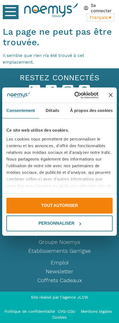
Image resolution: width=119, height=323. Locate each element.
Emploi (60, 262)
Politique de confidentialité (31, 311)
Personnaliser (56, 223)
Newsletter (59, 271)
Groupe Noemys (59, 242)
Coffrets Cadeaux (59, 280)
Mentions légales (96, 311)
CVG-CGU (67, 311)
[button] (11, 12)
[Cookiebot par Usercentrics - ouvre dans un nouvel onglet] (75, 95)
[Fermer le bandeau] (111, 95)
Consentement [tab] (20, 110)
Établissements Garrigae (59, 250)
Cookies (59, 317)
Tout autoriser (59, 205)
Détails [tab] (52, 110)
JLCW (82, 297)
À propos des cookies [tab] (91, 110)
